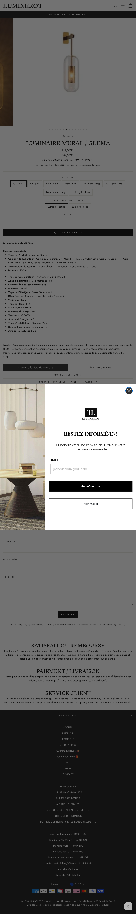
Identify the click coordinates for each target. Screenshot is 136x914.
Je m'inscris (90, 486)
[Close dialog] (129, 390)
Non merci (91, 504)
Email (55, 460)
